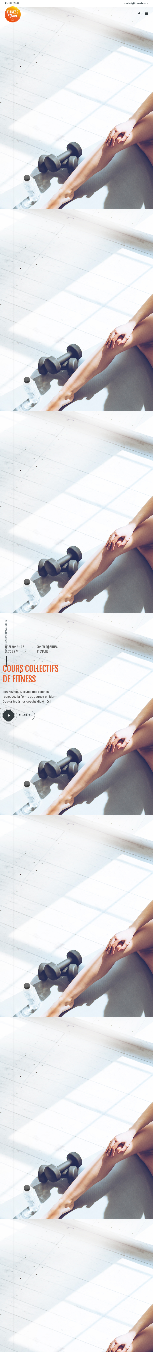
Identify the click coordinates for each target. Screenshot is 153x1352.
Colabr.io (6, 624)
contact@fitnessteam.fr (136, 3)
